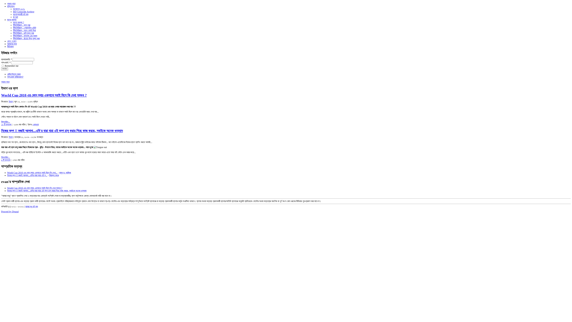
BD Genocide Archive (23, 11)
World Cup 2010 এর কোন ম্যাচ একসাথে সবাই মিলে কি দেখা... (32, 172)
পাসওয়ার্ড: (6, 62)
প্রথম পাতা (5, 82)
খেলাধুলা (36, 124)
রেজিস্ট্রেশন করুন (14, 74)
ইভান (11, 101)
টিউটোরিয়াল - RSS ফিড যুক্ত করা (26, 38)
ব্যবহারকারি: (6, 59)
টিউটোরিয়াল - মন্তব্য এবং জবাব (25, 36)
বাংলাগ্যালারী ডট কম (20, 14)
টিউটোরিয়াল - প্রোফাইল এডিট (24, 28)
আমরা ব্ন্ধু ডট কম (31, 206)
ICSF (15, 17)
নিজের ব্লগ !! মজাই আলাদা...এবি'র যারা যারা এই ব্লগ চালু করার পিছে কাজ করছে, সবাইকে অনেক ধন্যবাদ (62, 131)
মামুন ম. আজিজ (65, 172)
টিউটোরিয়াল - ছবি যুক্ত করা (23, 33)
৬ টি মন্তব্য (5, 160)
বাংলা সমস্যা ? (18, 22)
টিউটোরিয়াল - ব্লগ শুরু (21, 25)
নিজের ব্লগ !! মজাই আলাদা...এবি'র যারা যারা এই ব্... (27, 175)
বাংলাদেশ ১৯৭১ (19, 9)
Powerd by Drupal (10, 211)
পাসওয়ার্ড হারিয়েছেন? (15, 77)
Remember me (11, 66)
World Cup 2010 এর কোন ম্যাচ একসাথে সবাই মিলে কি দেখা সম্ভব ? (44, 95)
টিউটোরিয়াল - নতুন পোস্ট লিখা (24, 30)
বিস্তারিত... (5, 122)
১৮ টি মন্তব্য (6, 124)
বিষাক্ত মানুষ (54, 175)
